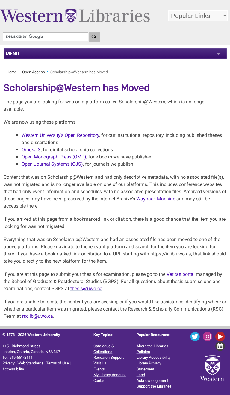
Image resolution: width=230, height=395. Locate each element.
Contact (100, 380)
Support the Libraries (154, 386)
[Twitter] (196, 336)
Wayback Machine (155, 199)
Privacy (8, 363)
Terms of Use (57, 363)
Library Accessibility (153, 357)
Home (12, 72)
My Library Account (109, 375)
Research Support (108, 357)
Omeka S (31, 149)
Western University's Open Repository (60, 135)
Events (99, 369)
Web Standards (30, 363)
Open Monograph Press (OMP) (54, 157)
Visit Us (99, 363)
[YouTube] (221, 336)
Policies (143, 351)
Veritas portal (181, 274)
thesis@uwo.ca (86, 288)
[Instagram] (208, 336)
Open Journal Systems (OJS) (52, 164)
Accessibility (13, 369)
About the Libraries (152, 346)
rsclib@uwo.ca (37, 316)
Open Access (33, 72)
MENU (12, 53)
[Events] (221, 345)
